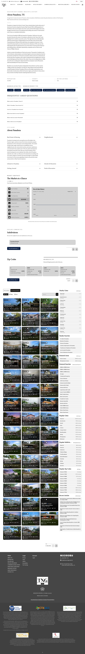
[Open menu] (82, 5)
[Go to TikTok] (36, 1)
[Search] (57, 294)
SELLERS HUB (27, 4)
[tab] (5, 294)
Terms (24, 559)
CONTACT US (10, 571)
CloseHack (46, 595)
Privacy (24, 557)
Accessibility (25, 563)
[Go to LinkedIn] (33, 1)
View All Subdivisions (13, 248)
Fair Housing (25, 564)
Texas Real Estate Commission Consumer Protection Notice (42, 599)
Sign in (81, 1)
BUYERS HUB (19, 4)
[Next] (76, 249)
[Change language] (77, 1)
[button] (18, 199)
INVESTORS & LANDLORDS (63, 4)
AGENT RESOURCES (12, 570)
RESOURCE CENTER (75, 4)
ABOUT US (12, 4)
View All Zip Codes (12, 279)
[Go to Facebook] (29, 1)
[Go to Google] (37, 1)
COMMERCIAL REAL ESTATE (49, 4)
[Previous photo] (5, 300)
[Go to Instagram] (30, 1)
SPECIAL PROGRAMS (37, 4)
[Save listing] (9, 300)
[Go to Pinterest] (68, 555)
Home (9, 555)
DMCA (24, 561)
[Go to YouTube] (32, 1)
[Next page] (56, 546)
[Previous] (73, 249)
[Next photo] (7, 300)
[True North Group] (42, 581)
